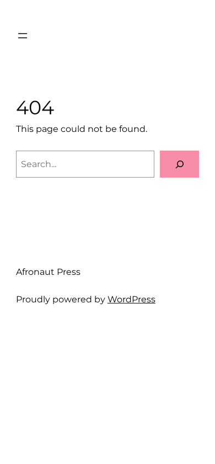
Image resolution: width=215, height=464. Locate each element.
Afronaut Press (48, 271)
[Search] (179, 164)
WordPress (131, 299)
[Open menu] (22, 35)
